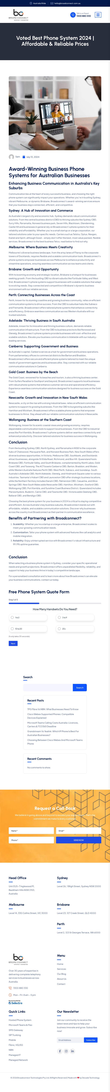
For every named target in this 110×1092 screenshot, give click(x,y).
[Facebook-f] (60, 1051)
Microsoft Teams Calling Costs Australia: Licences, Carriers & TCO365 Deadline (52, 724)
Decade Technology (91, 1077)
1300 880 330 (84, 16)
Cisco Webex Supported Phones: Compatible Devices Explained (50, 716)
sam (17, 156)
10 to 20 (18, 628)
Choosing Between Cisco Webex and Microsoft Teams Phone (55, 742)
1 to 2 (17, 617)
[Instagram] (66, 1051)
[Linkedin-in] (72, 1051)
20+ (64, 628)
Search (27, 677)
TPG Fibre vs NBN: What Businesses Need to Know (52, 709)
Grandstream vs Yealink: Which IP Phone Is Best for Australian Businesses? (53, 733)
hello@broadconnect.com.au (67, 3)
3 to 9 (64, 617)
